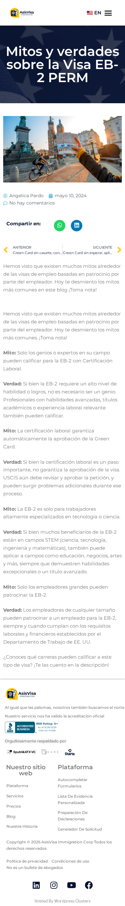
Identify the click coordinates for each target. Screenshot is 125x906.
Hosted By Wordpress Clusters (62, 901)
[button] (59, 225)
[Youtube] (71, 885)
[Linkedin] (36, 885)
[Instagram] (54, 885)
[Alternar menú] (108, 13)
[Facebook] (89, 885)
